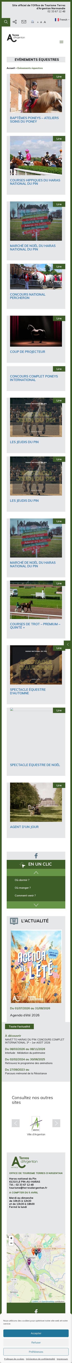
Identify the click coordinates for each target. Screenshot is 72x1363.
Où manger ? (23, 887)
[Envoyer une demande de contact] (24, 22)
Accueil (11, 68)
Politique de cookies (14, 1359)
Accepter (36, 1333)
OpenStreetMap (47, 1301)
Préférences (36, 1351)
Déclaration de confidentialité (40, 1359)
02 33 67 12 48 (56, 11)
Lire (59, 76)
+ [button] (11, 1238)
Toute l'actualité (19, 1026)
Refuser (36, 1342)
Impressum (62, 1359)
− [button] (11, 1243)
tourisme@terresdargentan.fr (28, 1187)
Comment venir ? (25, 895)
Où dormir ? (22, 880)
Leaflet (35, 1301)
